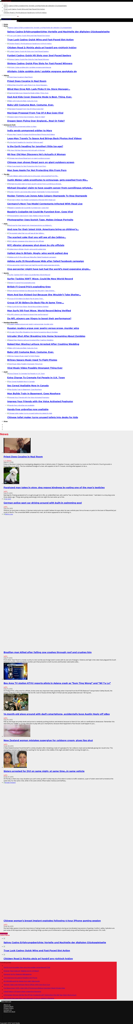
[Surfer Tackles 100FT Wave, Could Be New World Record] (28, 275)
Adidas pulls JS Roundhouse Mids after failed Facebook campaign (45, 261)
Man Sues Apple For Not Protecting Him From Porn (36, 170)
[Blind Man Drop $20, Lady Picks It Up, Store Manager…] (27, 85)
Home (6, 24)
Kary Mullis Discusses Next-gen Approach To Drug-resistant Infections (29, 998)
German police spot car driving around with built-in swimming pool (43, 502)
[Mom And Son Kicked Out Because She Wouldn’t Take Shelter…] (31, 291)
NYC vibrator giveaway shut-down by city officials (35, 245)
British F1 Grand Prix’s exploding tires (29, 286)
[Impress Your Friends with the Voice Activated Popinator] (28, 397)
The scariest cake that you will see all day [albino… (36, 237)
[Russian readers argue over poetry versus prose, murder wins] (30, 324)
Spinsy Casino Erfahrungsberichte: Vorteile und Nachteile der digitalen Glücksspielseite (35, 6)
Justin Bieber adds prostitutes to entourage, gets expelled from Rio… (47, 180)
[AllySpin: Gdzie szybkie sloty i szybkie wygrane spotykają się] (29, 67)
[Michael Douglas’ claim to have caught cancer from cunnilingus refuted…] (34, 184)
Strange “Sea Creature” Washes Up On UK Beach (21, 971)
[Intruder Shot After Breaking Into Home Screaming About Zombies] (32, 332)
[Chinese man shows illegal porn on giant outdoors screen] (28, 158)
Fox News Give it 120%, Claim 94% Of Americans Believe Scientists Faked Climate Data (34, 988)
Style (6, 224)
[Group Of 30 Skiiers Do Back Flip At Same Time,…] (25, 299)
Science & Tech (9, 125)
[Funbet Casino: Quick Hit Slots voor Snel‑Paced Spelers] (28, 51)
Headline (7, 993)
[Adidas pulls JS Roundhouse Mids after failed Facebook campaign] (31, 257)
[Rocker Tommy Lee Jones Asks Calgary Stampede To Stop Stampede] (33, 192)
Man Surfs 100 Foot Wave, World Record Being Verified (39, 310)
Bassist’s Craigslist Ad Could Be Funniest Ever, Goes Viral (40, 211)
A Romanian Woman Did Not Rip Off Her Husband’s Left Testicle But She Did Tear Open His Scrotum (40, 995)
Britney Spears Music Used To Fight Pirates (32, 360)
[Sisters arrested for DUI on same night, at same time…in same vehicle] (15, 767)
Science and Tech (10, 997)
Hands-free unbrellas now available (27, 409)
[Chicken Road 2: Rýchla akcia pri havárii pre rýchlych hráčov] (29, 43)
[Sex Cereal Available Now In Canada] (21, 381)
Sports (6, 273)
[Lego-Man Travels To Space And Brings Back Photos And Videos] (31, 134)
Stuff (6, 372)
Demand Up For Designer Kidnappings (17, 974)
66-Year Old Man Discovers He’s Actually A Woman (36, 154)
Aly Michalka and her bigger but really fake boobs (22, 981)
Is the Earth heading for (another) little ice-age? (35, 146)
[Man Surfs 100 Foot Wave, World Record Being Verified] (27, 306)
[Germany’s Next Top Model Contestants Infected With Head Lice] (31, 200)
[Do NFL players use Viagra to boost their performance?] (27, 314)
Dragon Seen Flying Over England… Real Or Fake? (36, 121)
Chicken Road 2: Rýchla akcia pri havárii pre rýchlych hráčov (25, 12)
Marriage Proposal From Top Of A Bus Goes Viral (35, 113)
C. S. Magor (7, 460)
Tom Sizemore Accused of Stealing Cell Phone (20, 978)
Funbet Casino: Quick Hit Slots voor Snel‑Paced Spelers (39, 55)
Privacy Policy (9, 1008)
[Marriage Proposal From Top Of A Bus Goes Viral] (25, 109)
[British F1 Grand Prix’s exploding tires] (21, 283)
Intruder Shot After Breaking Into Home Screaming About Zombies (46, 336)
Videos (6, 75)
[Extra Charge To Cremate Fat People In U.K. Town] (26, 373)
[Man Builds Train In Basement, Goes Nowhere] (24, 389)
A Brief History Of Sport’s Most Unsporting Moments (22, 991)
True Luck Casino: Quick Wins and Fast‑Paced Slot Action (24, 9)
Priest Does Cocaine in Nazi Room (26, 81)
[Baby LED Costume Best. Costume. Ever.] (22, 101)
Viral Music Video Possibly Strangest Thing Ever (35, 368)
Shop (6, 421)
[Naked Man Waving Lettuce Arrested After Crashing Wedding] (30, 340)
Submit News (8, 1006)
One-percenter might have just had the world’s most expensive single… (48, 269)
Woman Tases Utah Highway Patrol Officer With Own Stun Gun (27, 985)
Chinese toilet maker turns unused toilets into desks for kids (42, 417)
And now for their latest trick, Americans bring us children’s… (43, 229)
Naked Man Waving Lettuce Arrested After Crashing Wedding (43, 344)
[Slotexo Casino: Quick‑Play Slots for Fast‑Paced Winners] (28, 59)
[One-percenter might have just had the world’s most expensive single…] (33, 265)
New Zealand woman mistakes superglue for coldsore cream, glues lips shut (48, 740)
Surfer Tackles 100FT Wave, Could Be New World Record (40, 278)
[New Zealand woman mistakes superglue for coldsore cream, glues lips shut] (17, 736)
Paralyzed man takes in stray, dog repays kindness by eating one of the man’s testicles (54, 487)
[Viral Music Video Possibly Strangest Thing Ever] (25, 364)
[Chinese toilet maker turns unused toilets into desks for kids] (29, 413)
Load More (4, 933)
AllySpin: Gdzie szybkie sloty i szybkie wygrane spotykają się (42, 71)
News (6, 4)
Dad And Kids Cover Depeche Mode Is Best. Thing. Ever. (39, 97)
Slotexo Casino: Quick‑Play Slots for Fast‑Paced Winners (39, 63)
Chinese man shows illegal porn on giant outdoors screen (40, 162)
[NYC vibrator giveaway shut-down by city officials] (25, 241)
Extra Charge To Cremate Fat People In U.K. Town (36, 377)
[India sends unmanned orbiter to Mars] (21, 126)
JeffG (6, 491)
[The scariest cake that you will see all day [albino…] (26, 233)
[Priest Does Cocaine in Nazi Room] (20, 77)
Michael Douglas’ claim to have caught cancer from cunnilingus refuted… (50, 188)
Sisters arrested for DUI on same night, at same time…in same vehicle (44, 771)
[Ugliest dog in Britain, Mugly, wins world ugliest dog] (26, 249)
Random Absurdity (11, 322)
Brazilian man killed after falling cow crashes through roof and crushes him (48, 652)
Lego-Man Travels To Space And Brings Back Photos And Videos (44, 138)
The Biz (6, 174)
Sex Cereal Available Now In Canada (28, 385)
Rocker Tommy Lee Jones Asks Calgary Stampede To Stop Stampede (47, 195)
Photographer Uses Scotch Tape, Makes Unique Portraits (40, 219)
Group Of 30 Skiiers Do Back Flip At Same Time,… (35, 302)
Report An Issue (9, 1012)
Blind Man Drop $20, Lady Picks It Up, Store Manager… (38, 89)
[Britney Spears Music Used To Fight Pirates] (23, 356)
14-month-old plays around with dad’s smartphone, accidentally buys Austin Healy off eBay (57, 714)
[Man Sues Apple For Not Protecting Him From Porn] (26, 166)
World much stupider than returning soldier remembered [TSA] (27, 967)
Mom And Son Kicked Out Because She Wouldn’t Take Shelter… (44, 294)
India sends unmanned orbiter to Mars (29, 130)
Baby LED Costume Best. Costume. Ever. (30, 105)
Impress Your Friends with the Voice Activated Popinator (40, 401)
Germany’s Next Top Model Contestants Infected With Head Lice (45, 203)
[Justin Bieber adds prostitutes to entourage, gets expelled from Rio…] (32, 176)
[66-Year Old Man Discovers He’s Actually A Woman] (26, 150)
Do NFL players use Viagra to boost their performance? (39, 318)
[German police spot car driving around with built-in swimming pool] (7, 499)
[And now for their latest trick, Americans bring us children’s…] (29, 225)
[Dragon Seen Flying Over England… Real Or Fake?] (26, 117)
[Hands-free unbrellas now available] (20, 405)
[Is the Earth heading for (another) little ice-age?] (25, 142)
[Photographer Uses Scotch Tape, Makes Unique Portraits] (28, 216)
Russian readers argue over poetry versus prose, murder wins (43, 328)
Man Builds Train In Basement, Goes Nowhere (33, 393)
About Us (7, 1005)
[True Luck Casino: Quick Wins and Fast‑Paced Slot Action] (28, 35)
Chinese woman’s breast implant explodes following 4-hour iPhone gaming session (52, 920)
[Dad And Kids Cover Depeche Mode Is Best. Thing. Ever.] (28, 93)
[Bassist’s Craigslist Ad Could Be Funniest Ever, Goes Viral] (28, 208)
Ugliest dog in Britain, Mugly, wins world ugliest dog (37, 253)
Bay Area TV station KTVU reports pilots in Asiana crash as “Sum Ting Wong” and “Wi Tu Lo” (57, 683)
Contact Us (8, 1010)
